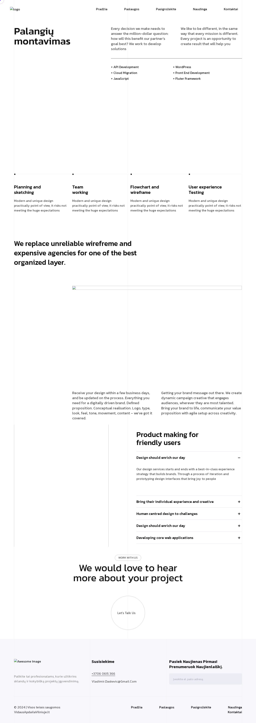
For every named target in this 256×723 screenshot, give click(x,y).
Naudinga (200, 9)
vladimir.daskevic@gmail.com (114, 681)
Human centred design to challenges (167, 513)
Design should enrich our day (160, 457)
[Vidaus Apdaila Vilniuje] (15, 8)
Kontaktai (231, 9)
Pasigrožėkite (166, 9)
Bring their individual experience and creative (175, 501)
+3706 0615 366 (103, 673)
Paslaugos (131, 9)
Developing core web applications (164, 537)
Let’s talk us (126, 612)
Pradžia (101, 9)
